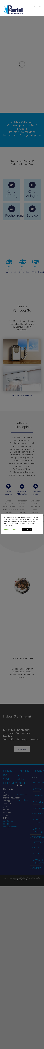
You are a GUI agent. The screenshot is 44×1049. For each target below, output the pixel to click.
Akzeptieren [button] (27, 529)
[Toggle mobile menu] (40, 6)
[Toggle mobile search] (35, 6)
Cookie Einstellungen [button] (12, 529)
